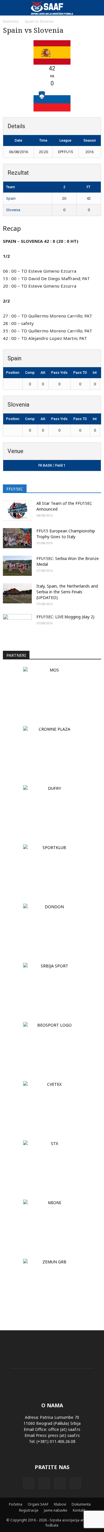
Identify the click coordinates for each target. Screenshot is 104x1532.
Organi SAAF (38, 1504)
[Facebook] (28, 1483)
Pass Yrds (59, 373)
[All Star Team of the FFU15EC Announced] (17, 511)
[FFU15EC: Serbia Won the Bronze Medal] (17, 566)
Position (12, 373)
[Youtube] (75, 1483)
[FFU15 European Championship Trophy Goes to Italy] (17, 538)
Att (42, 373)
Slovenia (13, 210)
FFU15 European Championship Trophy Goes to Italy (65, 533)
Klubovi (60, 1504)
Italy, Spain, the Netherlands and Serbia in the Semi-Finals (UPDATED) (67, 591)
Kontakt (79, 1510)
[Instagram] (44, 1483)
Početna (15, 1504)
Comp (30, 373)
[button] (96, 8)
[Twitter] (60, 1483)
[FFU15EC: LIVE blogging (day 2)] (17, 624)
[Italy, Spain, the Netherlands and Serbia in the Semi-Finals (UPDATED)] (17, 593)
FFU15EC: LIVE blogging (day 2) (65, 616)
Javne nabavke (55, 1510)
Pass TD (80, 373)
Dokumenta (81, 1504)
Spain (11, 198)
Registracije (28, 1510)
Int (95, 373)
